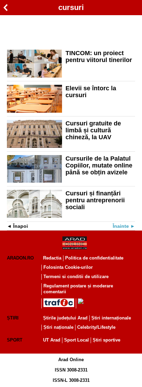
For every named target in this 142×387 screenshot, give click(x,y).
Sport (14, 340)
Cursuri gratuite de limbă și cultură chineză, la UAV (93, 130)
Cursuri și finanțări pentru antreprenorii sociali (95, 200)
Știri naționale (58, 327)
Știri (13, 317)
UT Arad (51, 340)
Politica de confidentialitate (94, 258)
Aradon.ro (20, 258)
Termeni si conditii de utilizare (76, 276)
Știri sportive (106, 340)
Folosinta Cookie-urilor (68, 267)
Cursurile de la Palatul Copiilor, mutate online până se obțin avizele (98, 165)
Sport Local (76, 340)
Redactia (52, 258)
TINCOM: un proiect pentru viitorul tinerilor (98, 56)
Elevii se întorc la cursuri (90, 92)
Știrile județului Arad (65, 317)
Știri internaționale (111, 317)
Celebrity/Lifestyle (96, 327)
